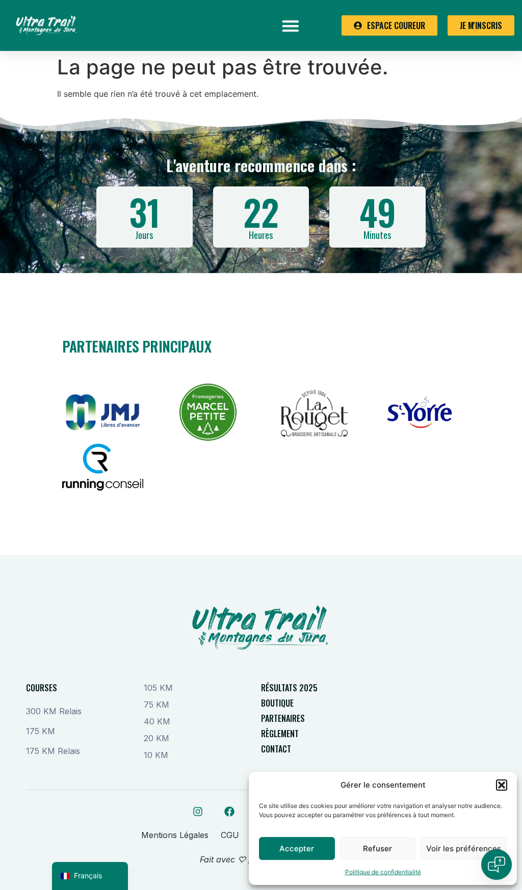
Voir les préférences (463, 848)
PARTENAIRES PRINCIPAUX (137, 346)
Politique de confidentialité (383, 872)
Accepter (296, 848)
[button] (502, 785)
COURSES (41, 688)
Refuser (377, 848)
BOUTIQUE (277, 703)
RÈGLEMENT (280, 733)
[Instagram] (198, 811)
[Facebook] (229, 811)
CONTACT (276, 749)
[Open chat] (496, 864)
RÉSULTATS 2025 (289, 688)
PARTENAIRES (283, 718)
